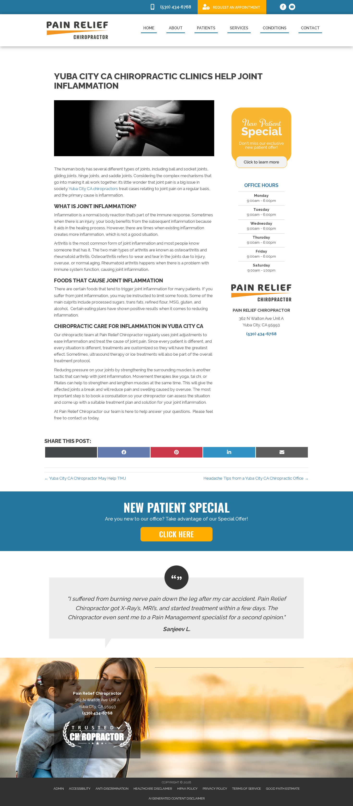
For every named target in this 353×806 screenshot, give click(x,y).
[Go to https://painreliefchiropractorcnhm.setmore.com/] (232, 6)
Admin (59, 788)
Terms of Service (246, 788)
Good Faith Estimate (283, 788)
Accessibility (80, 788)
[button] (176, 534)
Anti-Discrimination (112, 788)
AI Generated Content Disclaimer (177, 798)
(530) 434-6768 (261, 333)
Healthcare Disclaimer (153, 788)
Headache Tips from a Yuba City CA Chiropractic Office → (256, 478)
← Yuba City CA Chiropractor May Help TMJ (85, 478)
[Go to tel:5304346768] (171, 7)
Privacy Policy (215, 788)
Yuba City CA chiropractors (93, 188)
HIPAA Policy (187, 788)
